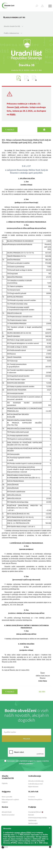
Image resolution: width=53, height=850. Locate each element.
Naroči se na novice (8, 815)
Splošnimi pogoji (26, 761)
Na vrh (42, 691)
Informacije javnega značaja (37, 817)
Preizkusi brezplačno (35, 799)
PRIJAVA (26, 738)
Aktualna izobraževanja (36, 781)
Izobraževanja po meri (35, 784)
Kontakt (31, 815)
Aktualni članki (6, 812)
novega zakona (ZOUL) (23, 833)
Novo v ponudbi (7, 797)
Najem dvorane (33, 786)
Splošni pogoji (33, 823)
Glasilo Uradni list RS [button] (12, 26)
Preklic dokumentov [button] (11, 33)
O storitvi (31, 797)
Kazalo (10, 129)
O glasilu (5, 783)
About (39, 812)
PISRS (12, 114)
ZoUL (16, 107)
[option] (26, 65)
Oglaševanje (32, 820)
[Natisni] (44, 129)
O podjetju (31, 812)
